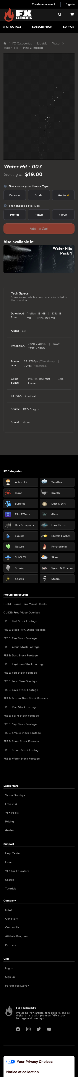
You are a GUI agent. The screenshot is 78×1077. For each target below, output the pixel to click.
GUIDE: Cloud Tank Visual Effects (25, 604)
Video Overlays (15, 795)
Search (9, 879)
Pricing (9, 821)
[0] (72, 14)
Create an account (43, 4)
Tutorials (10, 888)
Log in (9, 968)
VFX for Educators (17, 871)
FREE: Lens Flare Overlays (20, 681)
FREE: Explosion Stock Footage (23, 664)
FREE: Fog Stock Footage (20, 672)
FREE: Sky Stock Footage (20, 724)
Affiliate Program (16, 936)
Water (56, 43)
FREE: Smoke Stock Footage (22, 732)
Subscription (42, 26)
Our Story (11, 918)
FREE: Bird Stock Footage (20, 621)
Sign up (10, 976)
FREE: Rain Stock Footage (20, 707)
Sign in (70, 4)
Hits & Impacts (33, 47)
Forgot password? (17, 985)
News (8, 909)
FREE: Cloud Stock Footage (21, 646)
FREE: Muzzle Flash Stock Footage (25, 698)
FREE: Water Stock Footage (21, 758)
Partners (10, 945)
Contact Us (12, 927)
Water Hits (10, 47)
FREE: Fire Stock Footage (20, 638)
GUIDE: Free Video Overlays (21, 612)
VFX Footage (11, 26)
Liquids (42, 43)
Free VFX (11, 803)
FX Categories (22, 43)
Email (8, 862)
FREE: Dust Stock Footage (20, 655)
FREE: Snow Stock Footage (21, 741)
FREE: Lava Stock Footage (20, 689)
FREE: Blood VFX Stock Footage (24, 629)
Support (69, 26)
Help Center (13, 853)
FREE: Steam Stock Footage (21, 750)
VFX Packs (12, 812)
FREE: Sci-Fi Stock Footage (21, 715)
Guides (9, 830)
